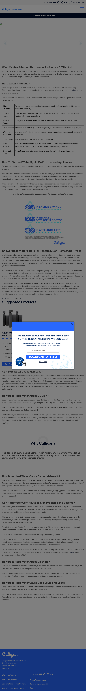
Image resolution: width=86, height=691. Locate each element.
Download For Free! (43, 356)
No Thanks (43, 362)
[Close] (71, 323)
